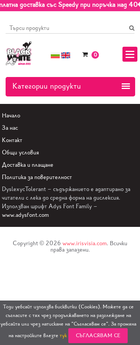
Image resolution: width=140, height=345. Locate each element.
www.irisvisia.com (84, 243)
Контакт (12, 140)
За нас (10, 127)
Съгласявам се (98, 335)
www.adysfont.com (25, 214)
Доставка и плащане (27, 164)
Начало (11, 115)
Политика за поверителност (37, 177)
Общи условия (20, 152)
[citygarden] (19, 52)
